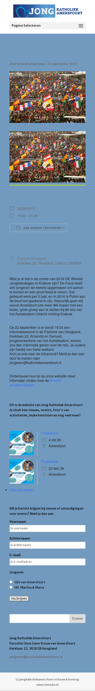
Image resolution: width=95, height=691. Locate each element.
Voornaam (18, 522)
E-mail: (15, 555)
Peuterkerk (49, 433)
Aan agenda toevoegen (42, 227)
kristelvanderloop (31, 64)
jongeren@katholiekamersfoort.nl (36, 657)
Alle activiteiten (21, 489)
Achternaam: (20, 538)
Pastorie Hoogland (31, 258)
